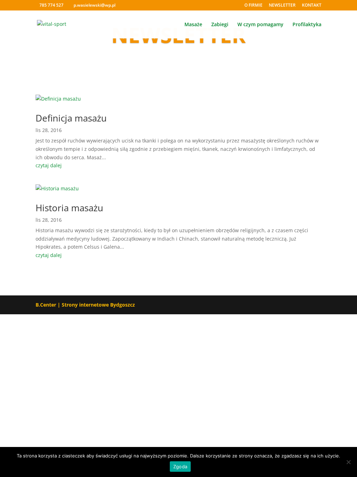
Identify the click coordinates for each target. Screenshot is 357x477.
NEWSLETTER (282, 5)
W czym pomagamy (260, 25)
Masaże (193, 25)
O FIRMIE (253, 5)
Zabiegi (219, 25)
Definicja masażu (71, 118)
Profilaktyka (307, 25)
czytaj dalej (49, 165)
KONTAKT (311, 5)
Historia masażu (69, 207)
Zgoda (180, 466)
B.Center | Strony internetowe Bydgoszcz (85, 304)
